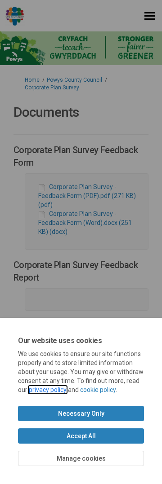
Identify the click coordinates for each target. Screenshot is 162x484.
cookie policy (98, 389)
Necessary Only (81, 413)
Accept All (81, 436)
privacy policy (48, 389)
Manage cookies (81, 458)
